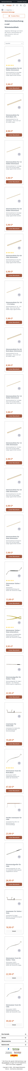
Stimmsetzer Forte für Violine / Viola (13, 959)
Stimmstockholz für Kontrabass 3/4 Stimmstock (12, 116)
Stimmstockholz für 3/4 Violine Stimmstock (14, 209)
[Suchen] (13, 5)
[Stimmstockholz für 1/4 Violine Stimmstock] (14, 383)
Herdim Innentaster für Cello (14, 818)
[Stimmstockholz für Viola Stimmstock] (14, 524)
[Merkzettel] (17, 5)
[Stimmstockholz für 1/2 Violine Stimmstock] (14, 149)
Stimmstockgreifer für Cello (13, 865)
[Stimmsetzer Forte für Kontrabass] (14, 758)
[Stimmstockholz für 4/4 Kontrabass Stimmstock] (14, 336)
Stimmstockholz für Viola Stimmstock (12, 537)
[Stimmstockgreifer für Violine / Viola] (14, 664)
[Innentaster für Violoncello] (14, 711)
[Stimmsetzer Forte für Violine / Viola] (14, 945)
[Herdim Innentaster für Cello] (14, 805)
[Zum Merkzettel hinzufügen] (19, 60)
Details (14, 931)
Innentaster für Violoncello (11, 725)
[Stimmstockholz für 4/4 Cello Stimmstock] (14, 243)
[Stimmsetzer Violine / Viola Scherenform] (14, 618)
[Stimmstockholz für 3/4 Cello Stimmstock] (14, 477)
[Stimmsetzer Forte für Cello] (14, 992)
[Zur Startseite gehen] (9, 5)
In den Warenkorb (14, 88)
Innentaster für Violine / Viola (14, 912)
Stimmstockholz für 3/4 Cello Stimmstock (14, 490)
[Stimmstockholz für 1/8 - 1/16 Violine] (14, 290)
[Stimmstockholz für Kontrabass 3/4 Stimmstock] (14, 102)
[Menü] (3, 5)
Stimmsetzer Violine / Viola (13, 584)
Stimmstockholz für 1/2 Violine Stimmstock (14, 162)
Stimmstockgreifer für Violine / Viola (13, 678)
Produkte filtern (15, 16)
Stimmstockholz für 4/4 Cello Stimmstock (14, 256)
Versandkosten (5, 1063)
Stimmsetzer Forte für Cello (13, 1006)
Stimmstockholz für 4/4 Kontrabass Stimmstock (14, 350)
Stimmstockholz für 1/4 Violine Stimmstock (14, 397)
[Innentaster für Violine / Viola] (14, 899)
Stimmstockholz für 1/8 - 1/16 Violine (14, 303)
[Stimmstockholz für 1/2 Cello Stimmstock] (14, 430)
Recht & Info (5, 1045)
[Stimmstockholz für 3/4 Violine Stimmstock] (14, 196)
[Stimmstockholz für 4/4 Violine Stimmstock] (14, 55)
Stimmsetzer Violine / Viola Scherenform (13, 631)
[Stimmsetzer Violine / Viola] (14, 571)
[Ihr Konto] (21, 5)
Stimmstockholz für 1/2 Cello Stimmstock (14, 443)
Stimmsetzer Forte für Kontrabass (13, 771)
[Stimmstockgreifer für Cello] (14, 852)
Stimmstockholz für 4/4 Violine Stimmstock (14, 69)
